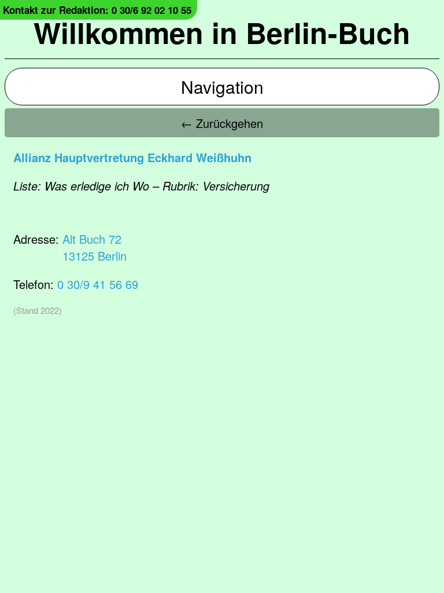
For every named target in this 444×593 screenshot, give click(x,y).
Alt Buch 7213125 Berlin (94, 247)
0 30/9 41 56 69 (97, 284)
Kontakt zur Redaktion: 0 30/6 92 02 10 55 (97, 10)
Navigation (222, 86)
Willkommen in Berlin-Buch (222, 32)
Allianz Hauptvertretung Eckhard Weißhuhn (132, 157)
